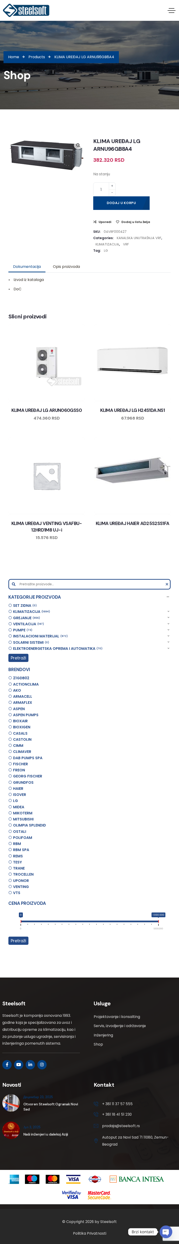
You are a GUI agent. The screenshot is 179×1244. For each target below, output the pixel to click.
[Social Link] (7, 1064)
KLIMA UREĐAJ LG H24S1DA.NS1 (132, 410)
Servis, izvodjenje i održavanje (120, 1025)
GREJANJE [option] (26, 617)
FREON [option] (19, 770)
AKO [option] (17, 690)
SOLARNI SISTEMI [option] (30, 642)
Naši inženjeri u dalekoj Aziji (45, 1134)
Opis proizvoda (66, 266)
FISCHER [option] (20, 764)
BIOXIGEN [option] (21, 727)
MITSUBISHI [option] (23, 819)
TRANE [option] (19, 868)
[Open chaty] (166, 1232)
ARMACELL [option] (22, 696)
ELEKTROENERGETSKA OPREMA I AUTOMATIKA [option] (57, 648)
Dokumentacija (27, 266)
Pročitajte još (145, 399)
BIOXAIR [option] (20, 721)
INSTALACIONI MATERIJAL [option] (39, 636)
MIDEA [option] (18, 807)
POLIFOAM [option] (22, 837)
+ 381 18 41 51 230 (117, 1114)
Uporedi (105, 222)
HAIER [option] (18, 788)
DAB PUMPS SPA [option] (27, 757)
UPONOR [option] (21, 880)
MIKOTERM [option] (22, 813)
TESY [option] (17, 862)
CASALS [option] (20, 733)
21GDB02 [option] (21, 678)
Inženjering (103, 1035)
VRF (126, 244)
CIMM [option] (18, 745)
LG (106, 250)
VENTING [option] (21, 886)
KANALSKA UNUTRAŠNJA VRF (139, 238)
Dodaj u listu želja (135, 222)
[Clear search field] (168, 584)
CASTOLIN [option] (22, 739)
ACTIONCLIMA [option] (26, 684)
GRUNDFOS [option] (23, 782)
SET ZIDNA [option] (24, 605)
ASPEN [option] (19, 708)
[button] (89, 597)
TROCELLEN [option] (23, 874)
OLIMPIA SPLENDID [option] (29, 825)
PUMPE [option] (22, 630)
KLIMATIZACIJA (107, 244)
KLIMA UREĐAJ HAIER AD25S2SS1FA (132, 523)
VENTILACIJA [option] (28, 624)
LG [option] (15, 800)
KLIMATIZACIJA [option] (31, 611)
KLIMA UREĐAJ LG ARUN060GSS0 (46, 410)
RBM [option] (17, 843)
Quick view (51, 399)
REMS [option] (18, 856)
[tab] (26, 267)
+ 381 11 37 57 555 (117, 1103)
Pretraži (18, 658)
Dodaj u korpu (121, 203)
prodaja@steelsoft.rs (121, 1125)
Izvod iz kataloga (29, 279)
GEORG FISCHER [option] (27, 776)
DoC (17, 289)
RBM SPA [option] (21, 849)
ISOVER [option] (19, 794)
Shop (98, 1044)
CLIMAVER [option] (22, 751)
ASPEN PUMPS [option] (25, 714)
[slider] (20, 922)
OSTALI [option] (19, 831)
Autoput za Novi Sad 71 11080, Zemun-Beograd (135, 1141)
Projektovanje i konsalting (117, 1016)
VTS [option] (16, 892)
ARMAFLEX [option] (22, 702)
